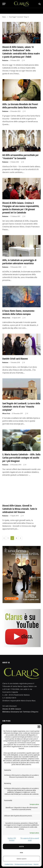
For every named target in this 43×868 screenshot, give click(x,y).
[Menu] (3, 4)
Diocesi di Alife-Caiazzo (11, 709)
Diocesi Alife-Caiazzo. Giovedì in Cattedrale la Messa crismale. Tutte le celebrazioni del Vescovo (19, 509)
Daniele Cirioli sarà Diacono (15, 358)
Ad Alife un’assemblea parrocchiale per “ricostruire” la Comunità (20, 156)
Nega (21, 852)
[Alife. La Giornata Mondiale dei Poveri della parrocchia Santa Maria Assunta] (21, 90)
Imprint (36, 864)
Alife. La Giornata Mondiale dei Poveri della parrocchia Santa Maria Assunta (20, 106)
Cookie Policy (9, 864)
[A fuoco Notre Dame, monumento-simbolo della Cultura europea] (21, 296)
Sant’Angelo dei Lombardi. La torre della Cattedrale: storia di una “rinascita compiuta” (21, 406)
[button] (39, 726)
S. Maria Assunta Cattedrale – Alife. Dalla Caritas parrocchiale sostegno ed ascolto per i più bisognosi (21, 457)
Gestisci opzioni (21, 859)
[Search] (39, 4)
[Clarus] (21, 4)
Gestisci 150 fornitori (12, 839)
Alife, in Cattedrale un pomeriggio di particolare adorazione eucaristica (19, 261)
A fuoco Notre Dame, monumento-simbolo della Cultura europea (18, 312)
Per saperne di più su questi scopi (30, 839)
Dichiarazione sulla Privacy (23, 864)
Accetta (21, 846)
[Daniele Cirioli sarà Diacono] (21, 344)
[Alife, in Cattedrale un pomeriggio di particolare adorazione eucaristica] (21, 246)
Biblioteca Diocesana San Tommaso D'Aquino (20, 712)
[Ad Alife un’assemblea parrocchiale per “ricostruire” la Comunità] (21, 140)
